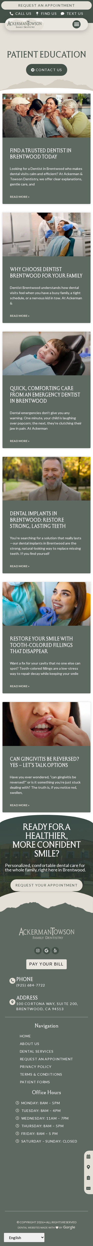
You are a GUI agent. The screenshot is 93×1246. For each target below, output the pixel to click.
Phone (24, 979)
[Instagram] (38, 950)
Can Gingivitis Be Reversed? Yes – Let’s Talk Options (44, 762)
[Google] (46, 950)
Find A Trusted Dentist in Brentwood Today (40, 153)
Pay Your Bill (46, 964)
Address (27, 998)
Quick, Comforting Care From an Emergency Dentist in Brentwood (45, 394)
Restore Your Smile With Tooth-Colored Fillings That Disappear (41, 645)
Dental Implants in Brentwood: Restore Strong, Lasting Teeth (38, 519)
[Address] (12, 1002)
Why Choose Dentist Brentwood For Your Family (46, 272)
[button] (76, 24)
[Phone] (12, 981)
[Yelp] (55, 950)
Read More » (20, 197)
